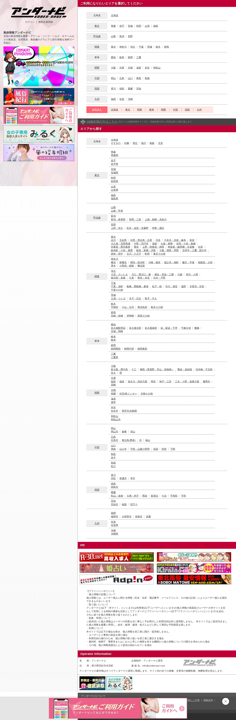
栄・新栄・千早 (169, 328)
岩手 (121, 26)
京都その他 (147, 393)
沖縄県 (114, 533)
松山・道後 (117, 495)
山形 (147, 26)
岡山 (113, 78)
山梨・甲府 (117, 210)
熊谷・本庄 (144, 277)
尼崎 (113, 384)
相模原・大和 (205, 262)
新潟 (121, 36)
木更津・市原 (197, 286)
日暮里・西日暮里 (120, 246)
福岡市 (114, 516)
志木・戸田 (159, 277)
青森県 (114, 155)
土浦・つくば (118, 298)
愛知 (113, 57)
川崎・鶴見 (154, 262)
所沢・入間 (192, 274)
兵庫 (121, 67)
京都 (130, 67)
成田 (183, 286)
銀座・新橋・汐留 (146, 250)
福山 (147, 440)
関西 (97, 67)
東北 (97, 26)
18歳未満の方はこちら (102, 121)
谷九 (113, 372)
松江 (113, 466)
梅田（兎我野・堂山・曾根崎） (157, 369)
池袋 (154, 243)
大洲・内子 (133, 495)
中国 (97, 78)
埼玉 (132, 46)
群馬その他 (144, 315)
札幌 (126, 143)
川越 (179, 274)
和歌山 (157, 67)
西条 (144, 495)
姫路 (113, 381)
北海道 (114, 15)
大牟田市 (126, 516)
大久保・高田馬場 (120, 243)
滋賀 (138, 67)
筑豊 (148, 516)
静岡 (130, 57)
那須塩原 (142, 307)
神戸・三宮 (165, 381)
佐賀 (121, 99)
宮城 (130, 26)
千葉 (141, 46)
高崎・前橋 (117, 315)
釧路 (152, 143)
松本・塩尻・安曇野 (137, 228)
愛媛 (130, 88)
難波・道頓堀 (184, 369)
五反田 (123, 240)
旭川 (143, 143)
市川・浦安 (171, 286)
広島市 (114, 440)
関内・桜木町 (137, 262)
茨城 (149, 46)
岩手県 (114, 164)
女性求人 (97, 109)
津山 (132, 431)
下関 (172, 449)
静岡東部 (142, 348)
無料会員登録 (45, 22)
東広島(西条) (129, 440)
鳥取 (138, 78)
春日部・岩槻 (118, 277)
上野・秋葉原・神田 (153, 246)
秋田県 (114, 181)
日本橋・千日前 (204, 369)
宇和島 (173, 495)
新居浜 (154, 495)
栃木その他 (157, 307)
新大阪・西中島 (119, 369)
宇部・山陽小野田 (140, 449)
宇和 (183, 495)
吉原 (200, 246)
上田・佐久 (117, 228)
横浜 (113, 262)
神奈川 (123, 46)
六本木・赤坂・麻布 (175, 240)
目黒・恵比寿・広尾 (141, 240)
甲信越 (97, 36)
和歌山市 (116, 419)
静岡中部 (129, 348)
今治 (164, 495)
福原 (121, 381)
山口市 (123, 449)
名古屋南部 (151, 328)
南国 (124, 504)
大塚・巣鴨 (167, 243)
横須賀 (141, 265)
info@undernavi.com (153, 665)
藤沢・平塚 (188, 262)
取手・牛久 (151, 298)
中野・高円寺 (141, 243)
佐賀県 (114, 525)
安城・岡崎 (117, 331)
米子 (113, 457)
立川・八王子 (134, 253)
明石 (153, 381)
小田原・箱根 (126, 265)
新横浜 (123, 262)
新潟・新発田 (118, 219)
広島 (121, 78)
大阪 (113, 67)
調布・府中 (117, 253)
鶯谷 (136, 246)
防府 (164, 449)
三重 (138, 57)
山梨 (113, 36)
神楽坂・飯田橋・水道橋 (181, 246)
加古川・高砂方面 (137, 381)
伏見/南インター (128, 393)
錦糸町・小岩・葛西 (122, 250)
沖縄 (130, 99)
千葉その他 (117, 289)
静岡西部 (116, 348)
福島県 (114, 198)
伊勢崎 (130, 315)
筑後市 (138, 516)
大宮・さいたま (119, 274)
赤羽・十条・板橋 (186, 243)
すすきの (116, 143)
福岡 (113, 99)
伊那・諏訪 (158, 228)
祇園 (113, 393)
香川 (113, 88)
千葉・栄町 (117, 286)
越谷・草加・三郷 (164, 274)
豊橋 (196, 328)
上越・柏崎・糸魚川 (156, 219)
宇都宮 (114, 307)
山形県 (114, 190)
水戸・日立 (135, 298)
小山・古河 (128, 307)
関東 (97, 46)
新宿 (192, 240)
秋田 (138, 26)
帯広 (135, 143)
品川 (113, 240)
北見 (160, 143)
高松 (113, 478)
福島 (155, 26)
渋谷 (158, 240)
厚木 (113, 265)
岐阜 (121, 57)
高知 (138, 88)
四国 (97, 88)
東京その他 (159, 253)
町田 (147, 253)
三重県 (114, 357)
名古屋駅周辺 (118, 328)
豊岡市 (206, 381)
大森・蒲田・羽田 (169, 250)
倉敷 (124, 431)
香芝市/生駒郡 (129, 410)
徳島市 (114, 487)
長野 (130, 36)
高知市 (114, 504)
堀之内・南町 (171, 262)
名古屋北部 (135, 328)
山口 (130, 78)
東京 (113, 46)
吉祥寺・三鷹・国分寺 (194, 250)
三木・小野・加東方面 (187, 381)
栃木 (158, 46)
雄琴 (113, 402)
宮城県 (114, 172)
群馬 (166, 46)
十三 (133, 369)
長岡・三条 (135, 219)
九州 (97, 99)
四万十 (134, 504)
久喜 (131, 277)
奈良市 (114, 410)
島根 (147, 78)
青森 (113, 26)
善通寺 (123, 478)
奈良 (147, 67)
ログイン (30, 22)
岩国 (155, 449)
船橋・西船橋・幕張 (137, 286)
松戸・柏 (157, 286)
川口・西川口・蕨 (141, 274)
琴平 (132, 478)
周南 (113, 449)
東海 (151, 109)
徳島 (121, 88)
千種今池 (186, 328)
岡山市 (114, 431)
